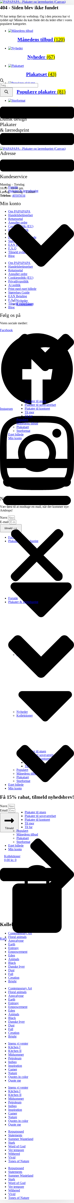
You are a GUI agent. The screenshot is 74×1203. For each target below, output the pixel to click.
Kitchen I (14, 1047)
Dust (11, 970)
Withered (14, 1153)
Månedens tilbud (27, 423)
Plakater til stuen (35, 401)
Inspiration (15, 1065)
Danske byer (16, 966)
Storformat (23, 430)
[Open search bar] (2, 81)
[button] (37, 518)
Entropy (13, 948)
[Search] (6, 92)
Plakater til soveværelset (40, 405)
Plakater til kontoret (37, 408)
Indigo (12, 1062)
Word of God (16, 1146)
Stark (11, 1142)
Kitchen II (14, 1051)
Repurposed (16, 1131)
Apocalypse (16, 940)
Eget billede (16, 434)
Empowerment (17, 951)
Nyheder (22, 300)
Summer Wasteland (20, 1139)
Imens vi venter (18, 1043)
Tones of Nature (18, 1161)
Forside (13, 187)
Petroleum (14, 1058)
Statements (15, 1135)
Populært (22, 419)
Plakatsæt (22, 427)
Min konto (15, 438)
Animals (13, 959)
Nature (12, 1073)
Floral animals (17, 992)
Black (12, 963)
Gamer (12, 1069)
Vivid (11, 1157)
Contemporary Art (20, 988)
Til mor (29, 412)
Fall (10, 974)
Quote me (14, 1080)
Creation (13, 977)
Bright (12, 981)
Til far (28, 416)
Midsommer (16, 1054)
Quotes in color (18, 1077)
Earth (11, 944)
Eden (11, 955)
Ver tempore (16, 1150)
